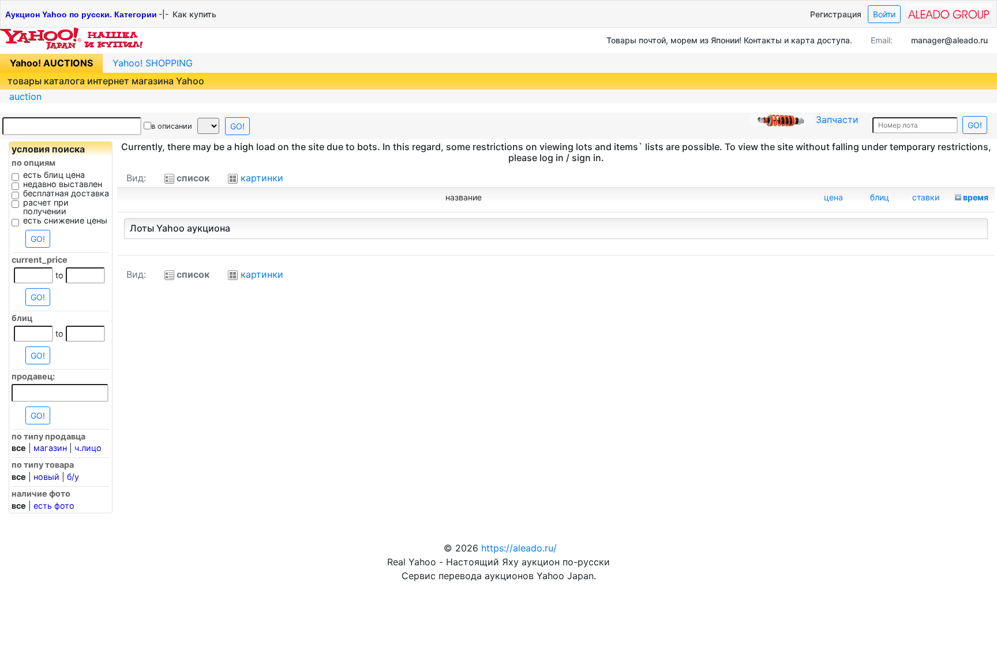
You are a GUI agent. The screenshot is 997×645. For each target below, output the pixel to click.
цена (833, 197)
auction (25, 96)
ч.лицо (88, 448)
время (975, 197)
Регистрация (835, 14)
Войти (884, 14)
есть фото (53, 505)
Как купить (194, 14)
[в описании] (147, 126)
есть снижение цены (65, 220)
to (59, 275)
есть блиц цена (54, 175)
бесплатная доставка (66, 193)
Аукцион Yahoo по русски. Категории (81, 14)
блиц (879, 197)
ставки (925, 197)
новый (46, 477)
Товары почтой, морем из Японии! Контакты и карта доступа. (729, 40)
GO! (237, 126)
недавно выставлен (62, 184)
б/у (73, 477)
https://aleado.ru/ (519, 548)
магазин (50, 448)
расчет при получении (46, 207)
